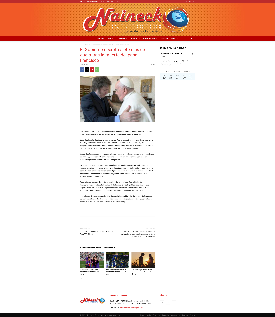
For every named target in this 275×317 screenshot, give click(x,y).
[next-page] (85, 278)
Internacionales (150, 39)
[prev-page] (81, 278)
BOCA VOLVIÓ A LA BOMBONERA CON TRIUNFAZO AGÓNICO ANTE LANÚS (116, 272)
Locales (110, 39)
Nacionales (135, 39)
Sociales (174, 39)
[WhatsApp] (97, 69)
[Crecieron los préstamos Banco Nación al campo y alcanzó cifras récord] (143, 260)
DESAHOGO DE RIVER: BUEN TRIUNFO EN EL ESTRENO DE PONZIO (89, 272)
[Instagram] (189, 1)
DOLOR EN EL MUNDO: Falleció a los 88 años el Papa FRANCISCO (96, 233)
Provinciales (122, 39)
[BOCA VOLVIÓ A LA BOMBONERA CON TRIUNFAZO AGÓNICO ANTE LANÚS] (117, 260)
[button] (192, 39)
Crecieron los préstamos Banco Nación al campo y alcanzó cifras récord (142, 272)
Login (119, 1)
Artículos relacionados (90, 247)
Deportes (164, 39)
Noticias (100, 39)
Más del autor (109, 247)
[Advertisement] (117, 209)
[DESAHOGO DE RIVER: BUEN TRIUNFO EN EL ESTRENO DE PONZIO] (92, 260)
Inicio (81, 45)
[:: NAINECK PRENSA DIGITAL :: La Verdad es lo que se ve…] (137, 19)
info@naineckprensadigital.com (131, 308)
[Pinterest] (92, 69)
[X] (193, 1)
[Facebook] (186, 1)
